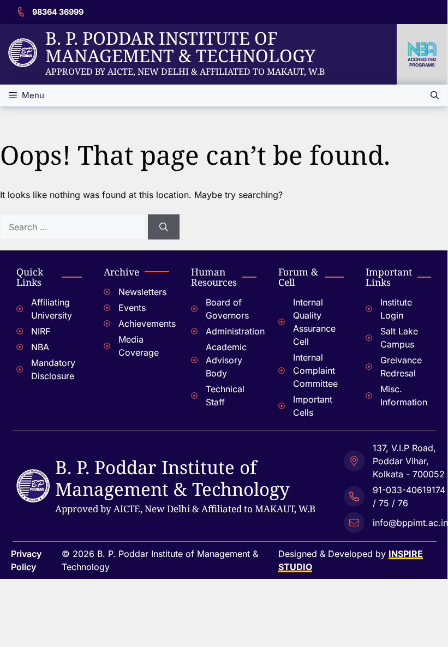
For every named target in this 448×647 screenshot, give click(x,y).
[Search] (164, 226)
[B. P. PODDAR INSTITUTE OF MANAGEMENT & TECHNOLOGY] (33, 475)
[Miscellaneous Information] (398, 396)
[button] (434, 95)
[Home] (22, 44)
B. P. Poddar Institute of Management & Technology (180, 46)
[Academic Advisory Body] (223, 361)
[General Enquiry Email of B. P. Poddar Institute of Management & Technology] (396, 521)
